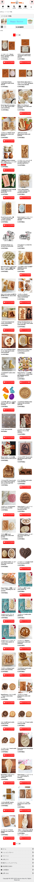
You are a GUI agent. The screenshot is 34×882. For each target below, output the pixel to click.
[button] (2, 2)
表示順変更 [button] (20, 27)
